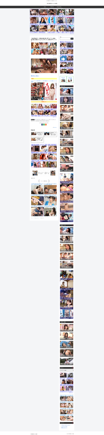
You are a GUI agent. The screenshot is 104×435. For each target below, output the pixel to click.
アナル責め (37, 119)
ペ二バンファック (47, 119)
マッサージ (51, 119)
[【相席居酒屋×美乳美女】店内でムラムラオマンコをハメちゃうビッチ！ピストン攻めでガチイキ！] (35, 45)
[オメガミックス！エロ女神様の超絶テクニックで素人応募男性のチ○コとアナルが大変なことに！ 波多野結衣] (44, 91)
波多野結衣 (33, 119)
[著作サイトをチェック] (42, 124)
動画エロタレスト (72, 33)
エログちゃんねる (64, 426)
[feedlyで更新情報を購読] (44, 124)
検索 (72, 38)
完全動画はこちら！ (44, 101)
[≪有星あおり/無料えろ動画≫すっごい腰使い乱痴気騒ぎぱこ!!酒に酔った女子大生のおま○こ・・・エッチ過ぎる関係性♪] (44, 45)
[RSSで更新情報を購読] (46, 124)
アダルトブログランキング (65, 425)
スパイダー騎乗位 (41, 119)
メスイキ (55, 119)
